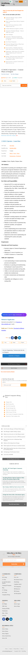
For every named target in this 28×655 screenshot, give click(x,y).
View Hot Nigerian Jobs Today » (13, 459)
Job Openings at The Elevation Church (11, 451)
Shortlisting (16, 582)
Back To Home (14, 368)
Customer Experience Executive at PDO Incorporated (14, 436)
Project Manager (9, 34)
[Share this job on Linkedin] (19, 337)
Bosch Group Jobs (10, 404)
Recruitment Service (18, 579)
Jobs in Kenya (5, 631)
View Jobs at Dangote (14, 74)
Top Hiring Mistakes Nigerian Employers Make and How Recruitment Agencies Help (13, 478)
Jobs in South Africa (6, 635)
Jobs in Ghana (5, 629)
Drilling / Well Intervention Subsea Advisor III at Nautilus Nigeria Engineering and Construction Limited (15, 58)
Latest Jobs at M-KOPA (8, 454)
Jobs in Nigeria (5, 633)
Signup (20, 1)
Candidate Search (17, 584)
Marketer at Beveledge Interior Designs (11, 443)
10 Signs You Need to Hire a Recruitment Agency (14, 494)
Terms (22, 648)
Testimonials (4, 610)
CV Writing (4, 590)
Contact (10, 648)
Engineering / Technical (15, 156)
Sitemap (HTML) (6, 608)
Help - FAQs (5, 613)
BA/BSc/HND (13, 148)
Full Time (12, 145)
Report (22, 342)
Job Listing (4, 577)
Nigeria (11, 1)
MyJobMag (24, 651)
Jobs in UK (4, 638)
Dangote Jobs (9, 402)
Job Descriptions (17, 593)
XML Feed (4, 606)
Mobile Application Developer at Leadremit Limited (14, 445)
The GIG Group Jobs (10, 406)
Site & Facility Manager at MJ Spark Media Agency (14, 428)
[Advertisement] (14, 104)
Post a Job (16, 577)
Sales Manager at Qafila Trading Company (12, 431)
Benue (11, 153)
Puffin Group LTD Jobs (11, 412)
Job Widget (4, 603)
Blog (3, 587)
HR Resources (17, 588)
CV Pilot (4, 579)
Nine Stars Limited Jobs (11, 410)
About (6, 648)
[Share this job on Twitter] (15, 337)
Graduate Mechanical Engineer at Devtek (14, 28)
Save (5, 80)
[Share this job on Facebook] (12, 337)
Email (14, 80)
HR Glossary (16, 591)
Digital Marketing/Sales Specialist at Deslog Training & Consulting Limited (14, 449)
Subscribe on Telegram (14, 355)
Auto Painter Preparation (11, 41)
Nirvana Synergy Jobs (10, 408)
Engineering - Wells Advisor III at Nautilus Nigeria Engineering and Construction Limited (15, 53)
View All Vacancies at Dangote (14, 364)
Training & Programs (6, 585)
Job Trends (4, 592)
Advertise (4, 615)
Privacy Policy (16, 648)
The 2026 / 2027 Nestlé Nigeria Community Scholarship (12, 469)
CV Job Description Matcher (6, 582)
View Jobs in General (5, 74)
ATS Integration (17, 586)
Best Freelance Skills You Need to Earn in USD (13, 487)
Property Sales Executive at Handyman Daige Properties (13, 440)
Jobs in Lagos (17, 603)
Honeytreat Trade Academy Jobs (13, 416)
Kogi (15, 153)
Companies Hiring (6, 594)
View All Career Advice (14, 504)
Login (16, 1)
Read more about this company (8, 135)
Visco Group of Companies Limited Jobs (14, 414)
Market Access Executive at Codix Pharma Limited (14, 434)
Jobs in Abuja (17, 606)
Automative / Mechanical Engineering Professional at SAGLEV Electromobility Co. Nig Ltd (14, 38)
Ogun (18, 153)
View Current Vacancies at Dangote (7, 371)
